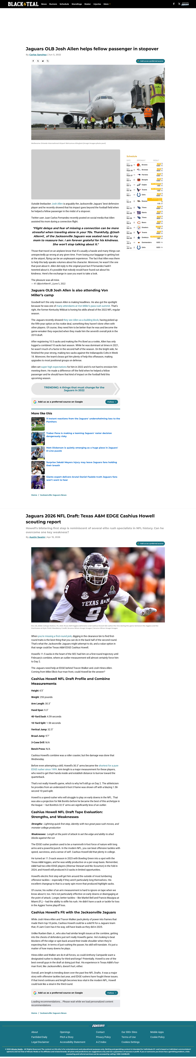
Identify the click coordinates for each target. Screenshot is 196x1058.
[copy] (48, 61)
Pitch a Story (66, 1037)
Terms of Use (129, 1037)
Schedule (64, 4)
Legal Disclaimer (40, 1042)
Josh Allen (57, 203)
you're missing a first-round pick (55, 636)
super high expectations (54, 366)
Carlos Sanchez (38, 54)
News (44, 4)
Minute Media (17, 1049)
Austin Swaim (37, 537)
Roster (87, 4)
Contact (100, 1032)
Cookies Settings (131, 1042)
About (34, 1032)
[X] (179, 4)
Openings (65, 1032)
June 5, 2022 (59, 283)
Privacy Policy (103, 1037)
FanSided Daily (39, 1037)
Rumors (53, 4)
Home (34, 495)
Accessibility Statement (72, 1042)
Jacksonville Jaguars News (53, 495)
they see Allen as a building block (81, 320)
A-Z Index (101, 1042)
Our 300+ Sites (129, 1032)
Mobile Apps (157, 1032)
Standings (77, 4)
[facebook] (173, 4)
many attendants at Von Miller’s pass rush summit (83, 305)
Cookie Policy (157, 1037)
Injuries (97, 4)
